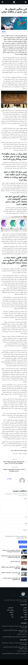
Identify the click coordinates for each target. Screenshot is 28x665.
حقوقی (25, 614)
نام (26, 517)
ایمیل (25, 523)
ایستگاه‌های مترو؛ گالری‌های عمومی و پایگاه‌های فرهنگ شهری (10, 567)
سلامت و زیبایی (24, 617)
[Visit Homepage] (14, 2)
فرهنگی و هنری (10, 610)
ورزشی (12, 614)
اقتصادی (25, 612)
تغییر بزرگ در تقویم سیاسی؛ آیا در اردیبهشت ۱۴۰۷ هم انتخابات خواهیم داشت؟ (11, 551)
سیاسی (25, 619)
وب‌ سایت (25, 530)
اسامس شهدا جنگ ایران (15, 561)
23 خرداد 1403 (24, 15)
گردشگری (11, 612)
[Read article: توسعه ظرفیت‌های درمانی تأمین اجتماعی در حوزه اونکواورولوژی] (24, 579)
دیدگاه (25, 498)
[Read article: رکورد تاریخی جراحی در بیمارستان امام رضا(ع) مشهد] (24, 574)
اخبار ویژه (22, 6)
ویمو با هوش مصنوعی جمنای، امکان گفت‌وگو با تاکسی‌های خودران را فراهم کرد (10, 556)
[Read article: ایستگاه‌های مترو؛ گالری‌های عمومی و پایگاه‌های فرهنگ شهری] (24, 568)
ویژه (12, 617)
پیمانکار (20, 453)
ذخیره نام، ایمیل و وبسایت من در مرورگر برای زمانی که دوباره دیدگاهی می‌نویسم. (16, 537)
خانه (26, 6)
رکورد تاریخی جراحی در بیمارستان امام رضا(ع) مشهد (11, 573)
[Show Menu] (25, 2)
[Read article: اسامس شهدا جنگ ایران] (24, 563)
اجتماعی (25, 607)
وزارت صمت (15, 453)
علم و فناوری (10, 607)
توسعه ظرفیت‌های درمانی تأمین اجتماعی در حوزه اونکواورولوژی (11, 578)
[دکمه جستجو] (2, 2)
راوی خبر (9, 479)
